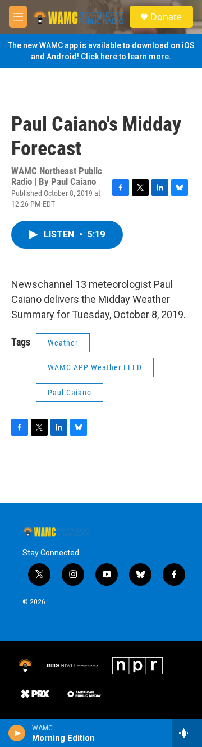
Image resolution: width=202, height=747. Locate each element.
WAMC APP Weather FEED (95, 367)
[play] (17, 733)
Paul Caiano (69, 392)
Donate (166, 17)
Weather (63, 342)
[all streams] (187, 733)
